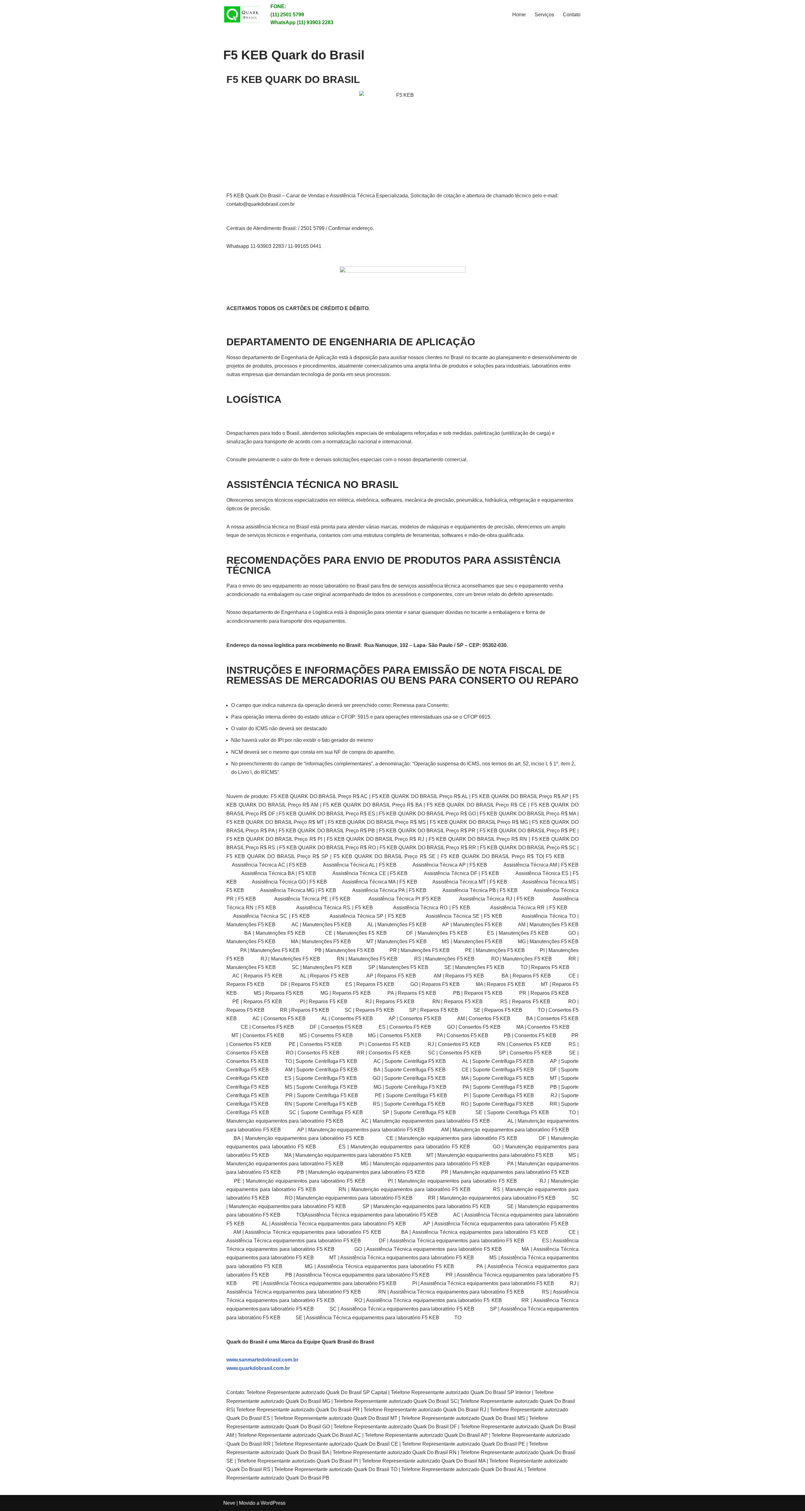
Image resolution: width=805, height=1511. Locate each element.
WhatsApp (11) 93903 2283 (301, 22)
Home (519, 14)
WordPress (273, 1503)
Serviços (544, 14)
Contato (571, 14)
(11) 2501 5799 (287, 14)
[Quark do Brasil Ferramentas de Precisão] (242, 14)
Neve (229, 1503)
